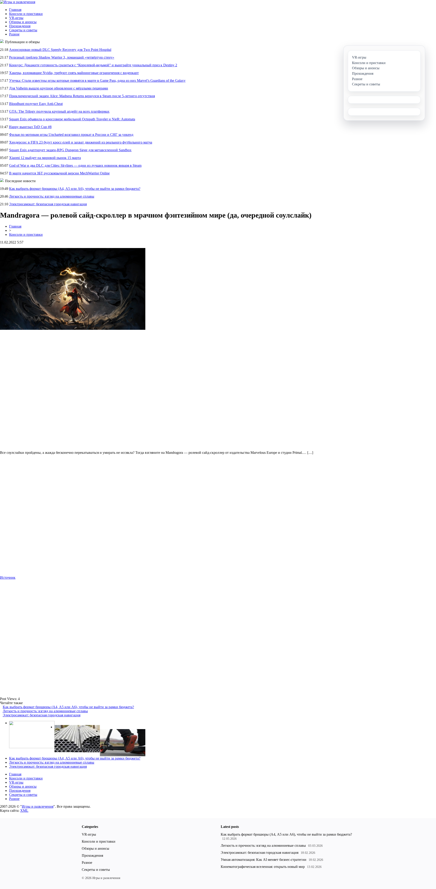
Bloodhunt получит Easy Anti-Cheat (36, 104)
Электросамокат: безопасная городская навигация (48, 204)
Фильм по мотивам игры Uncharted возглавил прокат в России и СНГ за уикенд (71, 135)
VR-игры (16, 18)
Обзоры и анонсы (23, 22)
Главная (15, 10)
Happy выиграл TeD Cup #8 (30, 127)
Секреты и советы (23, 30)
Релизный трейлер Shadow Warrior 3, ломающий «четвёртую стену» (61, 57)
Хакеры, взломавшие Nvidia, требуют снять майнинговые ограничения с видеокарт (74, 73)
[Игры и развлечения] (17, 2)
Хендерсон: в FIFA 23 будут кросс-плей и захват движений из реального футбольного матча (80, 142)
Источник (7, 577)
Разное (14, 34)
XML (24, 810)
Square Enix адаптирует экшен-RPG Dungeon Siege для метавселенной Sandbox (70, 150)
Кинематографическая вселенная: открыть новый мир (263, 867)
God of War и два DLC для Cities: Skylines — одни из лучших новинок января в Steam (75, 165)
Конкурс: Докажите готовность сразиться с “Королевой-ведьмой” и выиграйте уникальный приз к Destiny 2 (93, 65)
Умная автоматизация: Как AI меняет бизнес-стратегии (263, 860)
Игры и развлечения (37, 806)
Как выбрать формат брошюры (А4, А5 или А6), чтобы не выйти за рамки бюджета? (74, 189)
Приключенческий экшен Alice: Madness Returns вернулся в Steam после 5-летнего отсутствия (82, 96)
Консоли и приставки (26, 14)
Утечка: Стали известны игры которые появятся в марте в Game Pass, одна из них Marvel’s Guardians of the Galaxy (97, 80)
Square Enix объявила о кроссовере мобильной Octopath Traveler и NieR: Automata (72, 119)
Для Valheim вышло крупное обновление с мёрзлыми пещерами (58, 88)
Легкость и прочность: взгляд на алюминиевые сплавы (51, 196)
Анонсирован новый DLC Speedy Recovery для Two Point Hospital (60, 50)
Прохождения (19, 26)
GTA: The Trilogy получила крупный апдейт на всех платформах (59, 111)
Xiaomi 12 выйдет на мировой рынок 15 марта (45, 158)
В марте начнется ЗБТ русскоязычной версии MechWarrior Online (59, 173)
